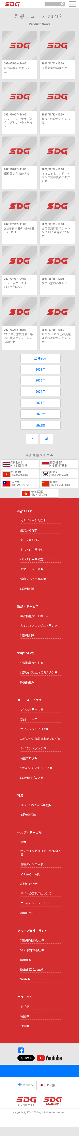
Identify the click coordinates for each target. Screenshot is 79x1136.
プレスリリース (30, 710)
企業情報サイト (30, 663)
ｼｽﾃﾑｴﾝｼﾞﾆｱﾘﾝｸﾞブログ (34, 768)
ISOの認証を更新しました (18, 70)
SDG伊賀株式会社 (30, 940)
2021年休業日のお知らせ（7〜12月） (19, 230)
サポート (26, 842)
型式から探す (28, 530)
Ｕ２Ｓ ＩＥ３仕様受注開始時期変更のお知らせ (56, 338)
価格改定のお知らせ (17, 174)
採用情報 (26, 682)
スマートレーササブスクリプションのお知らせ (18, 122)
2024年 (40, 391)
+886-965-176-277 (20, 485)
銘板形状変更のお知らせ (56, 121)
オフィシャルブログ (33, 729)
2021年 (40, 425)
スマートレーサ (30, 569)
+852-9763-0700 (39, 494)
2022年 (40, 414)
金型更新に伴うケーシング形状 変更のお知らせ (56, 232)
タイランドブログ (31, 748)
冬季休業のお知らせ (54, 68)
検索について (28, 913)
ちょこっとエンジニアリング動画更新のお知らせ (56, 177)
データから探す (30, 540)
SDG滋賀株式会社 (30, 950)
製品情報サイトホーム (34, 616)
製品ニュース (28, 719)
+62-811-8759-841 (59, 465)
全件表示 (40, 358)
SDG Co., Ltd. (38, 1112)
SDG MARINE (26, 589)
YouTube (24, 979)
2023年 (40, 403)
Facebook (24, 960)
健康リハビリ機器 (31, 579)
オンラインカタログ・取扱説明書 (40, 853)
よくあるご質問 (30, 874)
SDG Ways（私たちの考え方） (37, 672)
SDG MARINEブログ (30, 778)
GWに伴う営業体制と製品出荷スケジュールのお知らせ (18, 338)
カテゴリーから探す (33, 521)
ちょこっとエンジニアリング (38, 626)
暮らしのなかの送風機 (34, 805)
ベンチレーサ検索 (31, 559)
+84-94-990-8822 (19, 475)
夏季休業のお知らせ (54, 283)
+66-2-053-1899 (19, 465)
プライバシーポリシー (34, 903)
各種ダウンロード (31, 864)
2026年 (40, 369)
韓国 (23, 1016)
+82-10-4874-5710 (59, 475)
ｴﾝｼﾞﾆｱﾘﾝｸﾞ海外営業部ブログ (39, 739)
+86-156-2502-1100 (60, 485)
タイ (23, 1007)
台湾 (23, 1026)
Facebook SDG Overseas (30, 969)
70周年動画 (27, 815)
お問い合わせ (28, 884)
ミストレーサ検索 (31, 550)
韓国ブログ (27, 758)
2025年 (40, 380)
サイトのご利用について (35, 894)
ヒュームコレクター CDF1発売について (17, 285)
